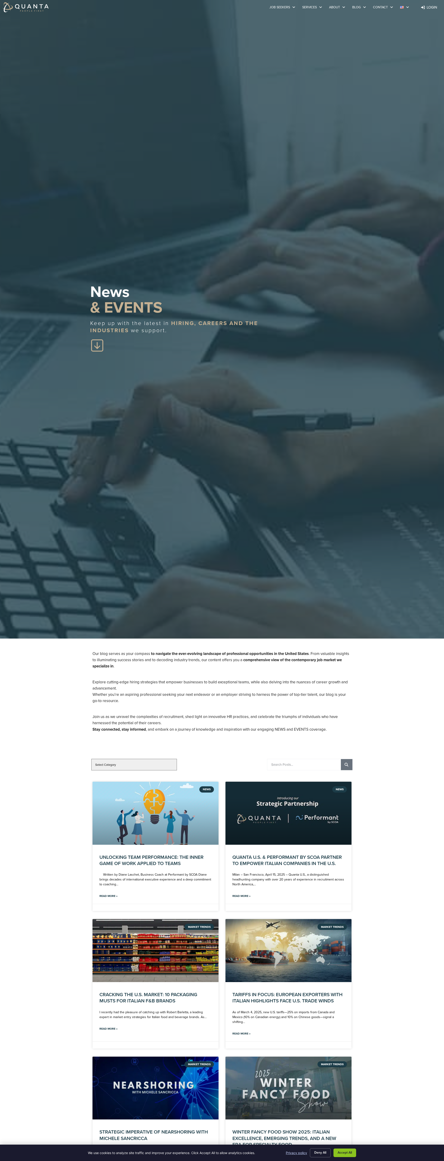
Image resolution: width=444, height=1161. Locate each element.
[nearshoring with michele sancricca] (155, 1088)
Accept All (345, 1152)
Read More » (108, 896)
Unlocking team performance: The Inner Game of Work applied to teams (151, 860)
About (339, 8)
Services (314, 8)
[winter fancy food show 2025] (288, 1088)
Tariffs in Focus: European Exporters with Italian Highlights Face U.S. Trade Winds (287, 997)
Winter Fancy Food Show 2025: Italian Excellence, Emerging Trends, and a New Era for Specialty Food (284, 1138)
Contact (385, 8)
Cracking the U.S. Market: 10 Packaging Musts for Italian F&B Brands (148, 997)
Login (433, 8)
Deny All (320, 1152)
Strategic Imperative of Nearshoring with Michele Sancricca (153, 1135)
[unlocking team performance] (155, 813)
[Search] (346, 764)
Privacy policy (296, 1153)
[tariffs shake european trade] (288, 950)
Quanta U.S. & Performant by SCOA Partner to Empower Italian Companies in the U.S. (287, 860)
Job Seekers (284, 8)
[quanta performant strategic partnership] (288, 813)
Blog (361, 8)
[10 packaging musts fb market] (155, 950)
